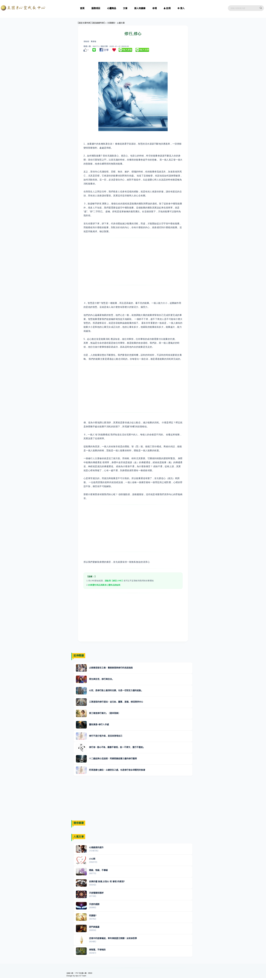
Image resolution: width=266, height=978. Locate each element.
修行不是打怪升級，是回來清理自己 (105, 735)
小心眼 (92, 858)
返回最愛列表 (98, 22)
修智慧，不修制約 (97, 949)
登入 (182, 8)
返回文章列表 (84, 22)
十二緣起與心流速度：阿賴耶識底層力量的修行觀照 (113, 758)
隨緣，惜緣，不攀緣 (98, 870)
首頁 (82, 8)
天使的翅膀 (94, 904)
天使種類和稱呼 (96, 892)
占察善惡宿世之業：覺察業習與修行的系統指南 (111, 667)
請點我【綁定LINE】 (114, 580)
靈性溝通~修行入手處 (99, 724)
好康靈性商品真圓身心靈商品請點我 (104, 585)
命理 (154, 8)
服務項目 (95, 8)
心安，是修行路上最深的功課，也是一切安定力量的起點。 (116, 690)
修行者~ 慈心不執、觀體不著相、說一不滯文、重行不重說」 (117, 747)
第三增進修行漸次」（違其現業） (104, 713)
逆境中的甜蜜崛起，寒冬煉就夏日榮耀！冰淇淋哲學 (113, 938)
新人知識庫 (139, 8)
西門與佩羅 (94, 926)
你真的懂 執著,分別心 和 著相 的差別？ (107, 881)
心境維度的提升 (96, 847)
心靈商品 (111, 8)
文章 (125, 8)
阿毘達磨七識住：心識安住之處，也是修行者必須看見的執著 (117, 769)
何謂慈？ (93, 915)
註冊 (168, 8)
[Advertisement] (133, 261)
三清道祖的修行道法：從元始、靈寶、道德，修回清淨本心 (116, 701)
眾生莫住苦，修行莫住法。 (101, 679)
